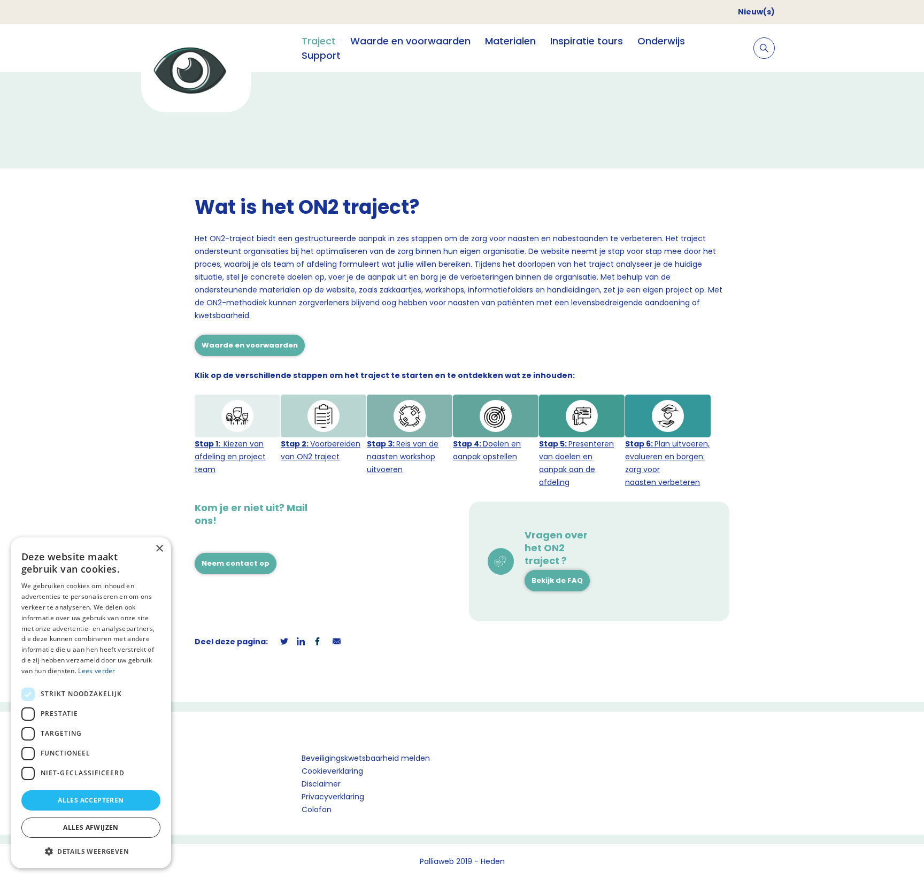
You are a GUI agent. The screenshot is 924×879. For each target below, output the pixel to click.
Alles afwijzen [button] (91, 827)
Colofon (317, 809)
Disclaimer (321, 783)
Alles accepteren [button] (91, 800)
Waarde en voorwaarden (410, 41)
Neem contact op (236, 563)
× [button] (159, 549)
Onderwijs (661, 41)
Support (321, 55)
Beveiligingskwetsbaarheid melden (366, 758)
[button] (90, 851)
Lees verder (96, 670)
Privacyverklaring (333, 796)
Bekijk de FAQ (557, 580)
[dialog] (91, 702)
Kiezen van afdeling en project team (230, 456)
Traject (319, 41)
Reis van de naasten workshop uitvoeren (402, 456)
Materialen (510, 41)
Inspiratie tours (586, 41)
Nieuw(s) (756, 11)
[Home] (196, 72)
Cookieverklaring (332, 771)
